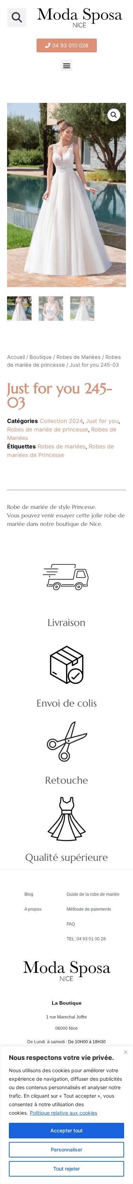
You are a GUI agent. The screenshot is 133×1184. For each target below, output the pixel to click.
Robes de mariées (61, 446)
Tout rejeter (66, 1169)
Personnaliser (66, 1150)
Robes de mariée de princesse (47, 429)
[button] (16, 17)
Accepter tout (66, 1130)
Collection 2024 (61, 420)
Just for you (102, 420)
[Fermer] (125, 1052)
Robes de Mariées (78, 357)
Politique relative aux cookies (63, 1113)
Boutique (40, 357)
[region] (66, 1115)
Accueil (16, 357)
